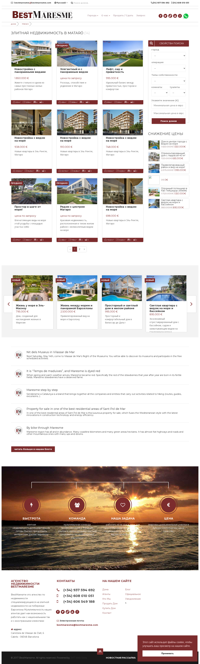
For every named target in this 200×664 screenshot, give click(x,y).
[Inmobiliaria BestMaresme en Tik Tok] (170, 16)
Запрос (140, 15)
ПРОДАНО (62, 45)
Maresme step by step (42, 390)
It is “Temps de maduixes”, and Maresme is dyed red (63, 371)
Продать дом (110, 603)
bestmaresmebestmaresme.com (32, 3)
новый (16, 280)
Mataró (25, 24)
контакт (106, 613)
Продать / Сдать (123, 15)
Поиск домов (168, 121)
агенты (106, 594)
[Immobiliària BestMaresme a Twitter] (165, 16)
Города (92, 15)
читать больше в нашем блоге (33, 449)
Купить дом (109, 608)
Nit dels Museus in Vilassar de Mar (51, 352)
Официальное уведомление (133, 596)
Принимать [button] (167, 653)
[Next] (84, 249)
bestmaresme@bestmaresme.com (77, 625)
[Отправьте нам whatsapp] (186, 16)
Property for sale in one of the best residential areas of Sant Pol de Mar (76, 409)
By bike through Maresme (45, 427)
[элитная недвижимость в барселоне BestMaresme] (42, 15)
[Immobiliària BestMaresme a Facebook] (161, 16)
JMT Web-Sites (78, 657)
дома (13, 24)
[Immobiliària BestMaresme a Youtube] (175, 16)
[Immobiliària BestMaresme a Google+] (180, 16)
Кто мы (106, 598)
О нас (104, 15)
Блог (127, 589)
